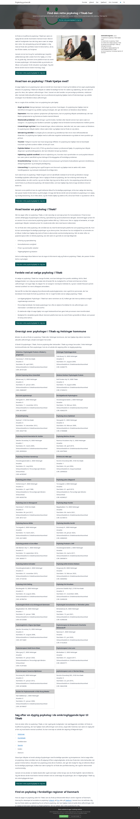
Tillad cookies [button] (63, 816)
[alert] (70, 812)
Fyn (97, 2)
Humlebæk (21, 738)
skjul (115, 35)
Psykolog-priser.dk (22, 2)
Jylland (91, 2)
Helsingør (21, 734)
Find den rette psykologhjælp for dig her (70, 20)
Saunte (20, 745)
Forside (84, 2)
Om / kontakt (113, 2)
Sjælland (103, 2)
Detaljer (85, 813)
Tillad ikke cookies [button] (75, 816)
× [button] (138, 807)
